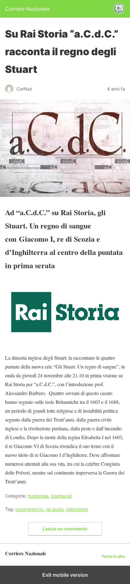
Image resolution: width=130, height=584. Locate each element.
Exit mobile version (65, 575)
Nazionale (38, 495)
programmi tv (29, 509)
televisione (77, 509)
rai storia (54, 509)
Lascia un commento (65, 528)
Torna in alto (113, 556)
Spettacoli (61, 495)
